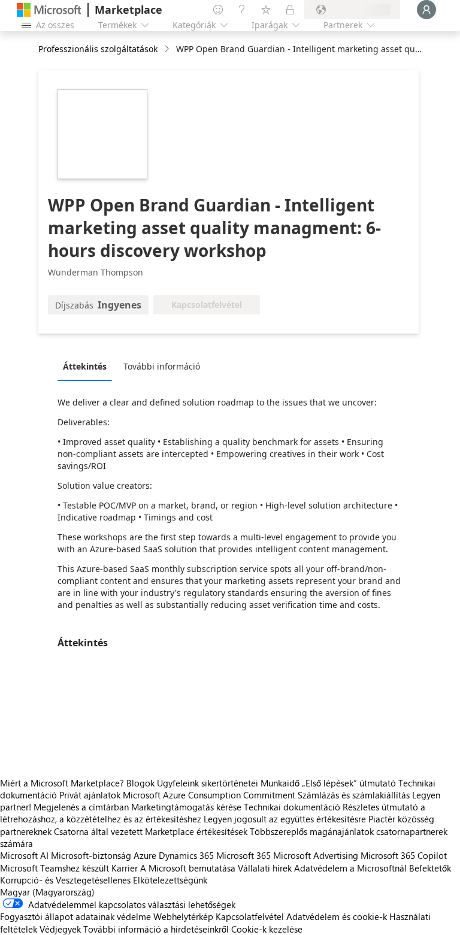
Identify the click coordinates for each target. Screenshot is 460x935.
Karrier (124, 868)
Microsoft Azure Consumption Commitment (210, 795)
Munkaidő (280, 783)
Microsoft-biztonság (91, 855)
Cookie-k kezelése (266, 929)
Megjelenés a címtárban (81, 807)
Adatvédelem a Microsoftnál (350, 868)
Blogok (140, 783)
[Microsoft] (49, 10)
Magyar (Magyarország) (47, 892)
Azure (145, 855)
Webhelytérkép (183, 916)
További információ (161, 366)
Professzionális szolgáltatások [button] (98, 49)
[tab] (88, 366)
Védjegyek (60, 929)
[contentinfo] (168, 49)
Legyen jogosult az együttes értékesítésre (285, 819)
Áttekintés (85, 366)
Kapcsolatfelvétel (250, 916)
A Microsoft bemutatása (187, 868)
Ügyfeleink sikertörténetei (207, 783)
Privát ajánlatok (89, 795)
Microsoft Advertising (315, 855)
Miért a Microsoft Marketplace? (62, 783)
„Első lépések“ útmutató (349, 783)
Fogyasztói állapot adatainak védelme (75, 916)
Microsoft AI (24, 855)
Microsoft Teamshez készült (54, 868)
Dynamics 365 (186, 855)
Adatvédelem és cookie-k (336, 916)
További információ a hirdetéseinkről (156, 929)
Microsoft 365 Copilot (404, 855)
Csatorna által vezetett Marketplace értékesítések (150, 831)
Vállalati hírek (265, 868)
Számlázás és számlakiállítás (354, 795)
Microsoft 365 (243, 855)
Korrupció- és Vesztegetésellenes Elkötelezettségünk (103, 880)
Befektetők (430, 868)
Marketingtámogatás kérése (186, 807)
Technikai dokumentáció (292, 807)
